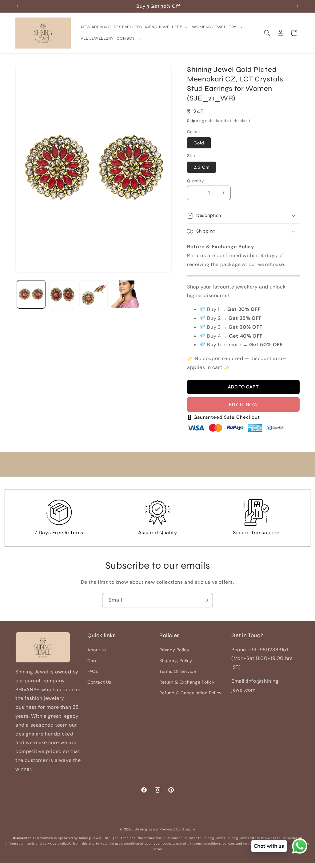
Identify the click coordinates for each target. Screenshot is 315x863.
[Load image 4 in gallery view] (125, 294)
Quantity (195, 180)
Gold (198, 143)
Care (92, 660)
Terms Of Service (177, 671)
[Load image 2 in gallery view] (62, 294)
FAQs (92, 671)
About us (97, 650)
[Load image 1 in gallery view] (31, 294)
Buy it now (243, 405)
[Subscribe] (206, 600)
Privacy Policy (174, 650)
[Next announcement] (297, 6)
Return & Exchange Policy (186, 682)
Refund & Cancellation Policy (190, 693)
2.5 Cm (201, 167)
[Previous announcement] (17, 6)
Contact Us (99, 682)
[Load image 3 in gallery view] (93, 294)
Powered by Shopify (177, 829)
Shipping (195, 120)
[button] (167, 27)
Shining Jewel (146, 829)
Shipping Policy (175, 660)
